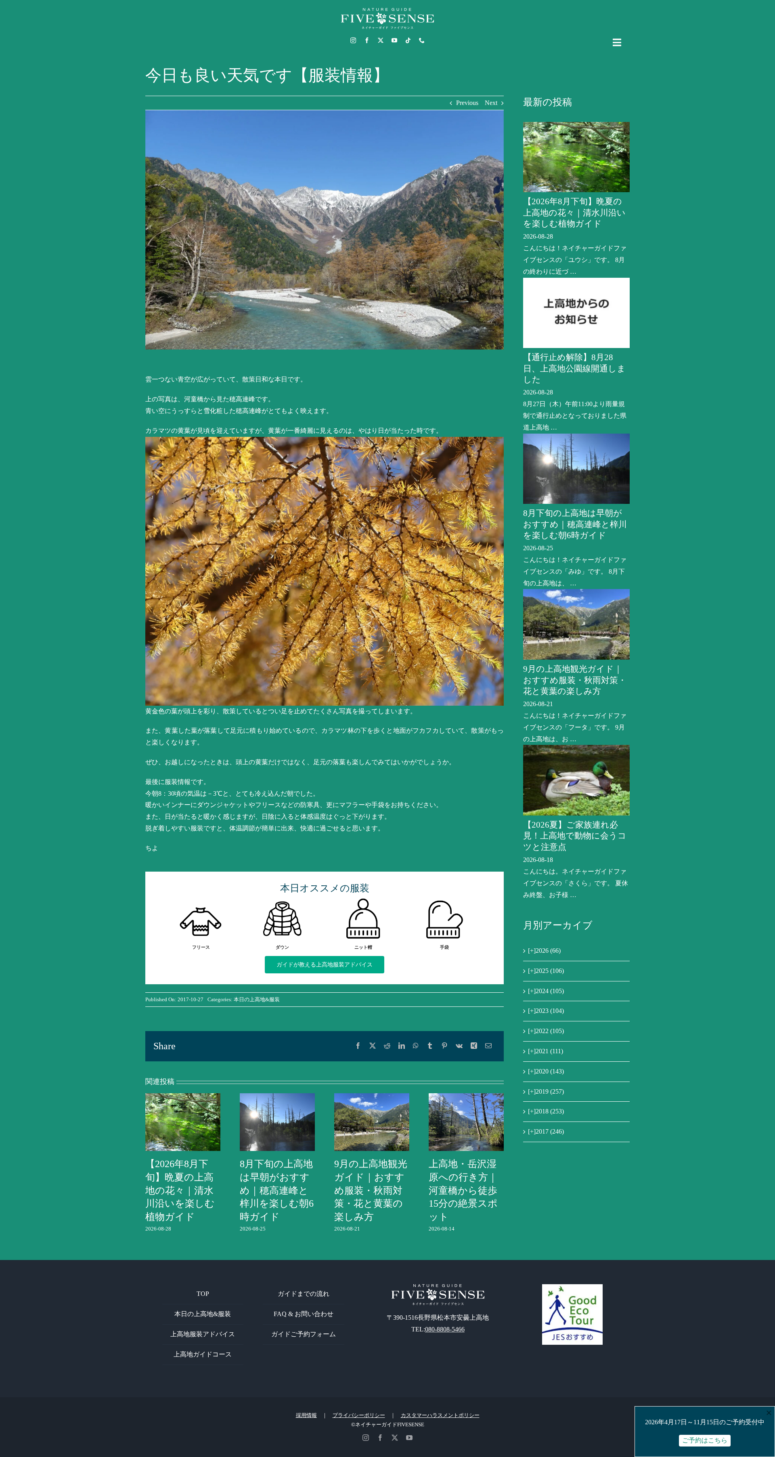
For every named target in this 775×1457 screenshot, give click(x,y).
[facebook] (367, 40)
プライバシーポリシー (359, 1415)
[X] (372, 1046)
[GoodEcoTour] (572, 1287)
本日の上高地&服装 (257, 999)
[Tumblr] (430, 1046)
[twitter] (380, 40)
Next (491, 102)
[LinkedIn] (401, 1046)
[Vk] (459, 1046)
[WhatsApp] (416, 1046)
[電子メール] (488, 1046)
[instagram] (353, 40)
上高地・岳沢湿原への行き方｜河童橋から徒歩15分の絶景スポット (463, 1190)
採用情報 (306, 1415)
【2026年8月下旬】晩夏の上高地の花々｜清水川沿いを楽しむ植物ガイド (180, 1190)
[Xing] (474, 1046)
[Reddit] (387, 1046)
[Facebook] (358, 1046)
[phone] (422, 40)
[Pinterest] (444, 1046)
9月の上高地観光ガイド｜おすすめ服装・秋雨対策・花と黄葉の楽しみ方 (370, 1190)
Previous (467, 102)
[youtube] (394, 40)
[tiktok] (408, 40)
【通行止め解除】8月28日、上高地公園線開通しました (574, 368)
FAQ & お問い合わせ (303, 1313)
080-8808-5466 (445, 1329)
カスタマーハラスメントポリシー (440, 1415)
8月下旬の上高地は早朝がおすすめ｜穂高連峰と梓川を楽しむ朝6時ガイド (277, 1190)
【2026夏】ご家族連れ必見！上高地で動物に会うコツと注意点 (574, 836)
